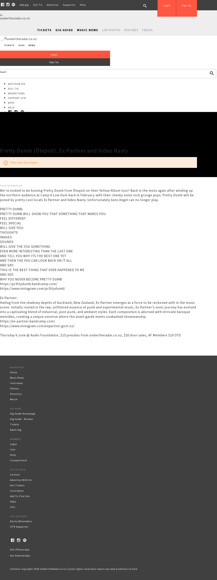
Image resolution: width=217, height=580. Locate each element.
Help (83, 4)
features (131, 30)
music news (17, 377)
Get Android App (20, 555)
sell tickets (17, 485)
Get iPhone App (19, 549)
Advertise (52, 4)
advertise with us (21, 480)
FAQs (13, 501)
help (13, 454)
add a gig (15, 429)
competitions (18, 460)
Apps (11, 102)
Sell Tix (37, 4)
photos (14, 388)
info (12, 507)
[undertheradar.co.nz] (16, 18)
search (147, 8)
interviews (16, 383)
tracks (147, 30)
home (13, 372)
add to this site (20, 496)
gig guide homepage (23, 413)
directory (16, 393)
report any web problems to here (117, 568)
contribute (17, 490)
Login (166, 5)
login (13, 444)
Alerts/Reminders (21, 521)
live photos (111, 30)
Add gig (24, 4)
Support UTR (17, 98)
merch (13, 399)
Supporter (69, 4)
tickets (14, 424)
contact (15, 474)
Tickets (44, 30)
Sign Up (186, 5)
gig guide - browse (21, 419)
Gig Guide (64, 30)
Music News (87, 30)
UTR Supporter (19, 526)
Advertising (16, 93)
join (12, 449)
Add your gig (16, 83)
